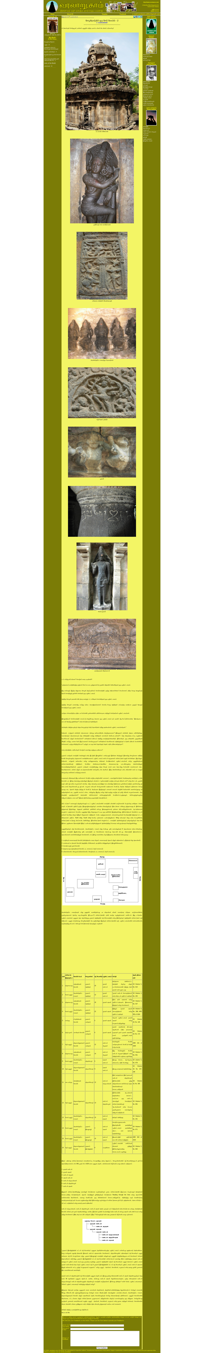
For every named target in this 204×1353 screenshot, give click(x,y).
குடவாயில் (145, 99)
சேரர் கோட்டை (146, 54)
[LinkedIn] (141, 17)
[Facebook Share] (137, 17)
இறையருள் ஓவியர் (147, 96)
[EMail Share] (134, 17)
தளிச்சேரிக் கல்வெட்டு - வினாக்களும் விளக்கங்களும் (51, 48)
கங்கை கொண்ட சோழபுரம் (149, 131)
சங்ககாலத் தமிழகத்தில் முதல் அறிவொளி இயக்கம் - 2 (51, 59)
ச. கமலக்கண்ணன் (102, 22)
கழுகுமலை (145, 133)
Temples (104, 14)
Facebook (123, 14)
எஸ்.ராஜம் (145, 85)
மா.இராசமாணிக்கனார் (148, 101)
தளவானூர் (145, 126)
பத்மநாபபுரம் (146, 130)
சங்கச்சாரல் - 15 (48, 66)
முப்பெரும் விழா (147, 60)
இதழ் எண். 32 (65, 16)
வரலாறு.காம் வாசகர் (148, 94)
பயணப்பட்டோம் (74, 16)
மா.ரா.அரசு (145, 88)
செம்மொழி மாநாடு (147, 56)
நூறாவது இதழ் (146, 81)
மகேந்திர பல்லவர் (147, 97)
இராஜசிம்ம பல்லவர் (147, 140)
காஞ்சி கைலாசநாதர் (148, 103)
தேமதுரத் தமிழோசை (49, 41)
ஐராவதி (145, 58)
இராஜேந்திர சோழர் (147, 87)
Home (52, 14)
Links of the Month (50, 63)
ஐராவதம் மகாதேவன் (148, 90)
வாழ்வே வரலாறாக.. (147, 139)
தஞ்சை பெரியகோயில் (148, 105)
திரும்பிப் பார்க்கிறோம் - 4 (50, 51)
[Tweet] (139, 17)
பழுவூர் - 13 (47, 44)
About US (70, 14)
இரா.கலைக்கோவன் (148, 92)
